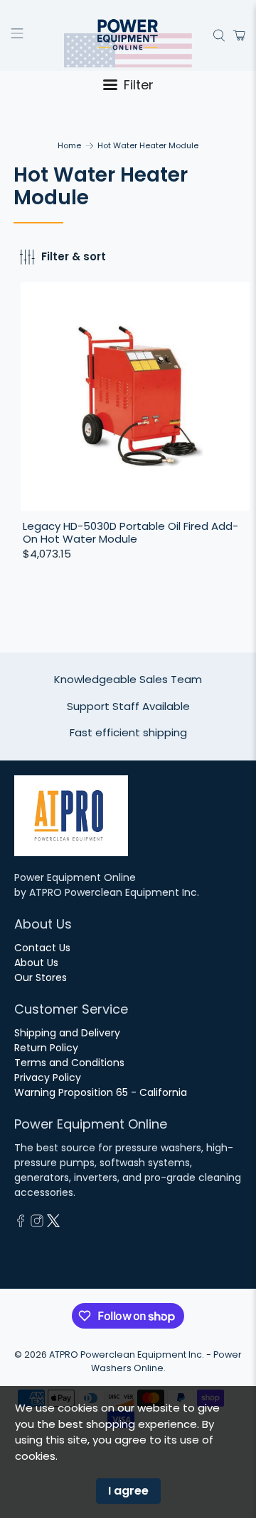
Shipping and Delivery (67, 1033)
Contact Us (42, 948)
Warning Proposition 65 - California (100, 1092)
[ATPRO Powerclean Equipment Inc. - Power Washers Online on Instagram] (37, 1224)
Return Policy (46, 1048)
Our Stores (40, 977)
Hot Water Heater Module (147, 146)
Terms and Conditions (69, 1063)
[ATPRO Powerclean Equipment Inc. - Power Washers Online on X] (53, 1224)
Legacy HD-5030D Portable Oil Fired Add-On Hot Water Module (130, 532)
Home (69, 146)
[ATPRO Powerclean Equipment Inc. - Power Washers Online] (128, 35)
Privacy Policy (47, 1077)
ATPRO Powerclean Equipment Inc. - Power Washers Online (145, 1361)
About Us (36, 962)
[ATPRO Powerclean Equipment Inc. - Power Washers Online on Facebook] (20, 1224)
